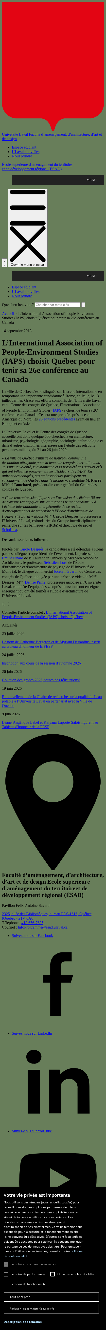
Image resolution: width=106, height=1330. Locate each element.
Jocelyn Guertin (66, 571)
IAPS (57, 410)
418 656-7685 (32, 923)
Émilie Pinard (12, 558)
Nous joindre (22, 156)
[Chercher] (4, 262)
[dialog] (53, 1258)
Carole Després (31, 549)
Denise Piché (35, 582)
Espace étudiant (24, 147)
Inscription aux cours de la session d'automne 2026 (41, 663)
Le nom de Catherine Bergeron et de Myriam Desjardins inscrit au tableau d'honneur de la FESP (51, 644)
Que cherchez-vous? (18, 305)
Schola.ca (9, 530)
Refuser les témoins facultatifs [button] (32, 1309)
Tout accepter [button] (20, 1297)
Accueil (8, 313)
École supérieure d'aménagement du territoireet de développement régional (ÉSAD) (37, 166)
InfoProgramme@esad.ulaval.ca (43, 927)
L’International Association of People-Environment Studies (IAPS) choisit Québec (47, 614)
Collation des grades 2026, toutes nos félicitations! (41, 680)
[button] (23, 1321)
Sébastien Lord (55, 562)
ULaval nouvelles (25, 152)
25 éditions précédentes (57, 419)
